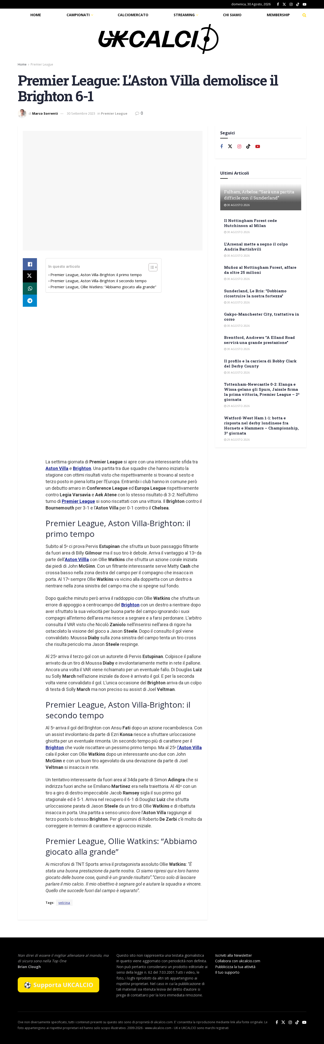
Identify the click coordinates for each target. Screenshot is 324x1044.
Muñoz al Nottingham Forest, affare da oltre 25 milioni (260, 270)
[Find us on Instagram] (291, 4)
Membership (278, 14)
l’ (189, 747)
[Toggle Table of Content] (150, 267)
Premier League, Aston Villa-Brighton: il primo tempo (96, 274)
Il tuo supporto (227, 972)
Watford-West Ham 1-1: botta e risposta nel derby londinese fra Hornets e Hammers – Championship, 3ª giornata (261, 425)
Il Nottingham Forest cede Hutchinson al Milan (250, 223)
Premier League (42, 64)
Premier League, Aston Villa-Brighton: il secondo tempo (98, 280)
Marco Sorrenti (45, 113)
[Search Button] (304, 15)
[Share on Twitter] (30, 276)
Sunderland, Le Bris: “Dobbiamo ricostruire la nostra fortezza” (255, 293)
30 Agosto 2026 (238, 205)
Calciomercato (133, 14)
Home (35, 14)
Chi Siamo (232, 14)
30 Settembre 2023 (81, 113)
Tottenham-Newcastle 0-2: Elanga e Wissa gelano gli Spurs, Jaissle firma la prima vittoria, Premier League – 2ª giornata (261, 392)
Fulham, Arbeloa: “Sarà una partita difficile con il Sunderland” (259, 195)
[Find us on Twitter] (284, 4)
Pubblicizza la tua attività (235, 966)
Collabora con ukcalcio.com (237, 960)
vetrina (64, 902)
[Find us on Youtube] (304, 4)
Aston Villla (77, 559)
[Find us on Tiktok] (248, 147)
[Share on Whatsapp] (30, 288)
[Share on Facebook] (30, 264)
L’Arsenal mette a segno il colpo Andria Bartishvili (256, 246)
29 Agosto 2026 (238, 406)
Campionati (78, 14)
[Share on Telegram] (30, 301)
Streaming (184, 14)
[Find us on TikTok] (297, 4)
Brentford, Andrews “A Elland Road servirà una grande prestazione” (259, 340)
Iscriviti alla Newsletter (233, 955)
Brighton (82, 468)
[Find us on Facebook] (278, 4)
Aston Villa (57, 468)
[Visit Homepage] (158, 39)
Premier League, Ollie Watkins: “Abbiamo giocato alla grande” (103, 286)
